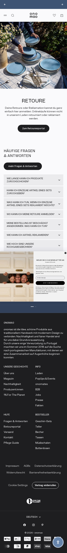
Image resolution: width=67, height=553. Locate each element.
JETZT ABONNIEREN (50, 283)
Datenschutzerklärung (42, 293)
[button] (58, 542)
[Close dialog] (65, 253)
